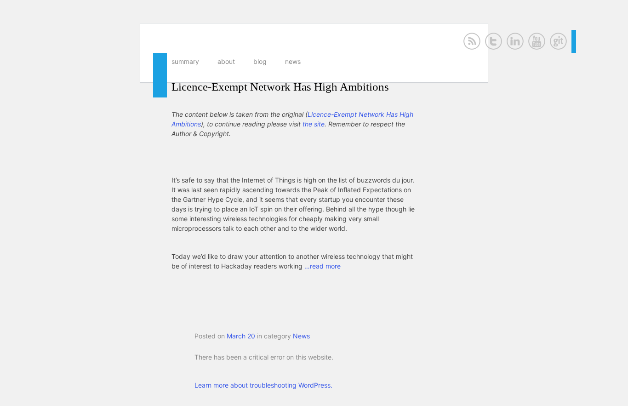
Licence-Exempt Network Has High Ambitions (280, 86)
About (226, 61)
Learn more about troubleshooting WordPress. (263, 385)
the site (314, 124)
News (293, 61)
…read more (322, 266)
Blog (260, 61)
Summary (185, 61)
